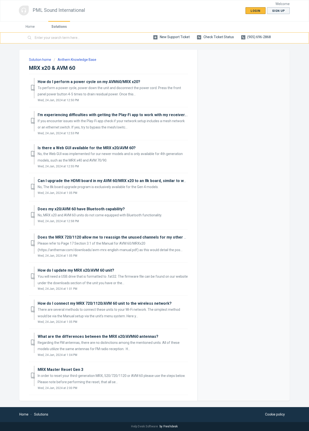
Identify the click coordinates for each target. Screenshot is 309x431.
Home (30, 26)
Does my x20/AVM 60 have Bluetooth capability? (81, 209)
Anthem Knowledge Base (77, 60)
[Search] (29, 38)
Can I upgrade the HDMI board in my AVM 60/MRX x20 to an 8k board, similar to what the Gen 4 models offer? (136, 180)
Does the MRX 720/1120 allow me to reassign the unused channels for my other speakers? (121, 237)
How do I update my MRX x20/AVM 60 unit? (76, 270)
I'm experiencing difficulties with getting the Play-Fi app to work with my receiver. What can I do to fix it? (132, 115)
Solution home (40, 60)
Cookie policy (275, 414)
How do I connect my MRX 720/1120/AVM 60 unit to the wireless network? (105, 303)
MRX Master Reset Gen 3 (60, 369)
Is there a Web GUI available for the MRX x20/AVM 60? (87, 148)
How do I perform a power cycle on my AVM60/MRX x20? (89, 81)
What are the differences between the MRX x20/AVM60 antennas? (98, 336)
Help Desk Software (145, 426)
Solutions (59, 26)
